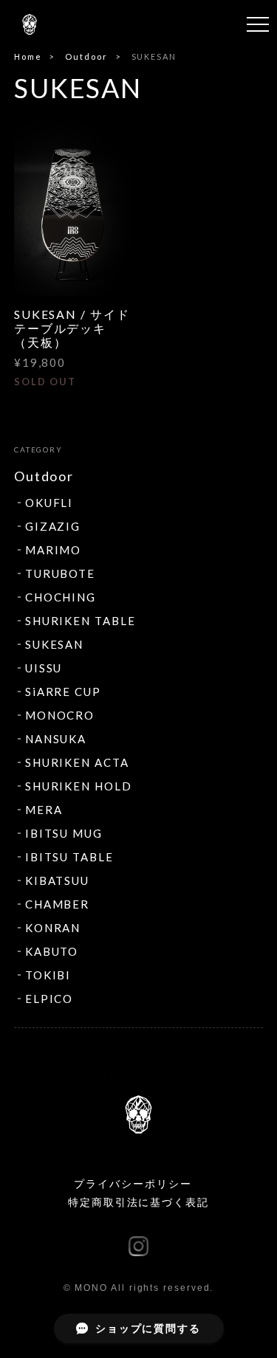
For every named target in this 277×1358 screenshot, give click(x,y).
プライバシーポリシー (132, 1184)
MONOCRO (60, 715)
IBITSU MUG (64, 833)
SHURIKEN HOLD (78, 786)
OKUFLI (49, 503)
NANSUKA (55, 739)
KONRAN (53, 928)
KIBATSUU (57, 880)
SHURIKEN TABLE (80, 621)
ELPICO (49, 998)
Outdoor (86, 56)
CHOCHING (60, 597)
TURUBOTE (60, 573)
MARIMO (53, 550)
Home (28, 56)
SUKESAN (54, 644)
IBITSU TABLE (69, 857)
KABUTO (52, 951)
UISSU (44, 668)
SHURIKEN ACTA (77, 762)
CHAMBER (57, 904)
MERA (44, 810)
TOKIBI (48, 975)
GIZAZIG (53, 526)
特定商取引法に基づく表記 (138, 1202)
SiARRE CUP (63, 691)
